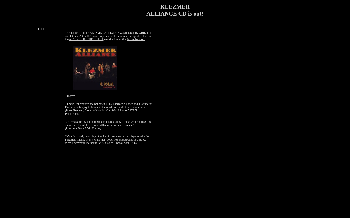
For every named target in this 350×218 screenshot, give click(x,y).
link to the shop (136, 39)
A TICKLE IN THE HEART (86, 39)
